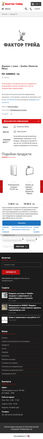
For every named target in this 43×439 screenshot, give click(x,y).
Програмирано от (20, 436)
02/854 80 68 (12, 100)
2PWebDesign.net (26, 429)
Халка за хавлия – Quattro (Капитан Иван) (29, 189)
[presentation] (1, 186)
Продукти (5, 345)
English (37, 9)
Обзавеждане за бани (18, 110)
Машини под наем (8, 359)
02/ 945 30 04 (7, 415)
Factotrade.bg (30, 427)
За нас (4, 349)
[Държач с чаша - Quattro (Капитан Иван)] (21, 41)
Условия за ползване (10, 363)
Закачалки (21, 131)
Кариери (5, 352)
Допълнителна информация (16, 121)
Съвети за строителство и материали (16, 341)
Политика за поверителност (12, 366)
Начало (4, 338)
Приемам (21, 223)
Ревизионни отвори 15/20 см (13, 187)
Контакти (5, 356)
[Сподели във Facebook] (11, 113)
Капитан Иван (12, 107)
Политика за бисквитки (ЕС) (12, 370)
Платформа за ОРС (9, 374)
